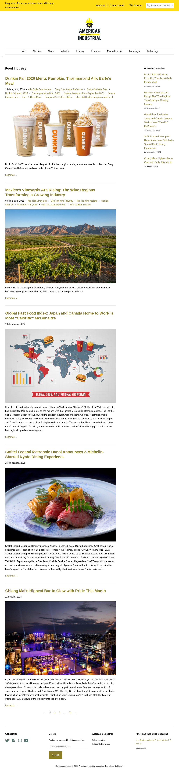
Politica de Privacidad (101, 744)
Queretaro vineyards (27, 204)
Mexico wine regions (87, 200)
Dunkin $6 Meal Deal (97, 89)
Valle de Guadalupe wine (53, 204)
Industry (80, 51)
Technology (152, 51)
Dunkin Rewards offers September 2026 (84, 93)
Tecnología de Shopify (114, 766)
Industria (64, 51)
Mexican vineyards (37, 200)
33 (70, 712)
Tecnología (134, 51)
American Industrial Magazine (91, 766)
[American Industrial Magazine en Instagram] (20, 741)
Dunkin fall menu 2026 (16, 93)
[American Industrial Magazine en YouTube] (26, 741)
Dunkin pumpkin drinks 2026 (45, 93)
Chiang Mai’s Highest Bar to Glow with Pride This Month (55, 591)
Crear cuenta (117, 5)
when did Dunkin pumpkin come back (94, 97)
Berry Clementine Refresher (69, 89)
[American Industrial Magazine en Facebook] (14, 741)
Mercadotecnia (114, 51)
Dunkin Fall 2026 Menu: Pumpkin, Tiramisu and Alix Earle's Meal (158, 78)
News (51, 51)
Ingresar (100, 5)
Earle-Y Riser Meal (31, 97)
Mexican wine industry (62, 200)
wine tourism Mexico (80, 204)
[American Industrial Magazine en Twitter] (7, 741)
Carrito (138, 5)
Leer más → (11, 175)
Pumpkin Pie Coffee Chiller (58, 97)
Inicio (23, 51)
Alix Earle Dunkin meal (39, 89)
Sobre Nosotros (99, 740)
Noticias (37, 51)
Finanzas (95, 51)
